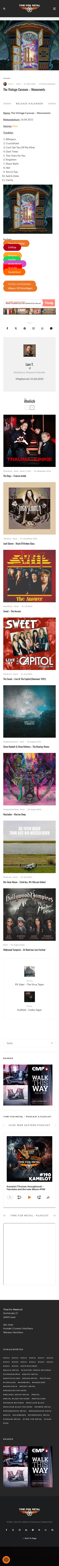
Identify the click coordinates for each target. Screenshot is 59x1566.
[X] (13, 1529)
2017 (42, 1358)
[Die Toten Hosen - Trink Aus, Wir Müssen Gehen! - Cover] (29, 847)
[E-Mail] (33, 328)
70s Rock (7, 538)
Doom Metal (31, 1378)
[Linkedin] (26, 1529)
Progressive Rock (10, 741)
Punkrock (7, 877)
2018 (50, 1358)
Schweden (20, 1415)
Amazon (12, 255)
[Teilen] (7, 328)
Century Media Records (37, 1370)
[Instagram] (19, 1529)
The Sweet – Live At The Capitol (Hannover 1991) (24, 678)
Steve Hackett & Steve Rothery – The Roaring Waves (26, 746)
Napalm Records (14, 1403)
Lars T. (11, 84)
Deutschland (12, 1378)
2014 (16, 1358)
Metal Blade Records (17, 1399)
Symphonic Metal (40, 1415)
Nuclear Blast (36, 1403)
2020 (16, 1362)
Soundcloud (14, 271)
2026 (16, 1366)
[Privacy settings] (6, 1560)
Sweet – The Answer (12, 611)
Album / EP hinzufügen (20, 288)
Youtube (12, 267)
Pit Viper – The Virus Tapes (29, 982)
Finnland (10, 1382)
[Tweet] (16, 328)
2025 (7, 1366)
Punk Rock (7, 471)
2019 (7, 1362)
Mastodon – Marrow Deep (14, 814)
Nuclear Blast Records (18, 1407)
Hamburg (24, 1382)
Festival (46, 1378)
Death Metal (31, 1374)
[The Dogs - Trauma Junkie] (29, 441)
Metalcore (39, 1399)
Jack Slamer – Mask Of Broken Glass (19, 543)
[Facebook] (6, 1529)
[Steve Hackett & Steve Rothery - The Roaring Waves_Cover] (29, 711)
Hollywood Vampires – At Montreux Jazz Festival (24, 949)
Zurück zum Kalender (19, 284)
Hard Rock (7, 606)
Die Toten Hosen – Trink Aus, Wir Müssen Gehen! (24, 881)
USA (7, 1423)
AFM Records (29, 1366)
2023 (42, 1362)
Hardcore (39, 1382)
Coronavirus (12, 1374)
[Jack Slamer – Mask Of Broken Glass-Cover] (29, 508)
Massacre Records (16, 1390)
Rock (18, 84)
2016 (33, 1358)
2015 (24, 1358)
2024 (50, 1362)
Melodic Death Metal (17, 1395)
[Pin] (25, 328)
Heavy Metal (28, 1386)
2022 (33, 1362)
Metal (36, 1395)
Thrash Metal (13, 1419)
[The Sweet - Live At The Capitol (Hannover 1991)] (29, 644)
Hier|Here (27, 1328)
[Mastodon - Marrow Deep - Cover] (29, 779)
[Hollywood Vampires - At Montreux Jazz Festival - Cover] (29, 914)
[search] (52, 1043)
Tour (48, 1419)
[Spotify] (33, 1529)
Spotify (12, 259)
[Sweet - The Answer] (29, 576)
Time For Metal (16, 243)
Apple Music (14, 263)
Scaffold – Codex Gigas (29, 1008)
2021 (24, 1362)
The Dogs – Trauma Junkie (14, 475)
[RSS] (39, 1529)
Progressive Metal (11, 809)
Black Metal (12, 1370)
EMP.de (12, 247)
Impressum (35, 1522)
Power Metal (43, 1407)
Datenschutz (46, 1522)
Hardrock (7, 674)
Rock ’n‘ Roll (25, 471)
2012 (7, 1358)
